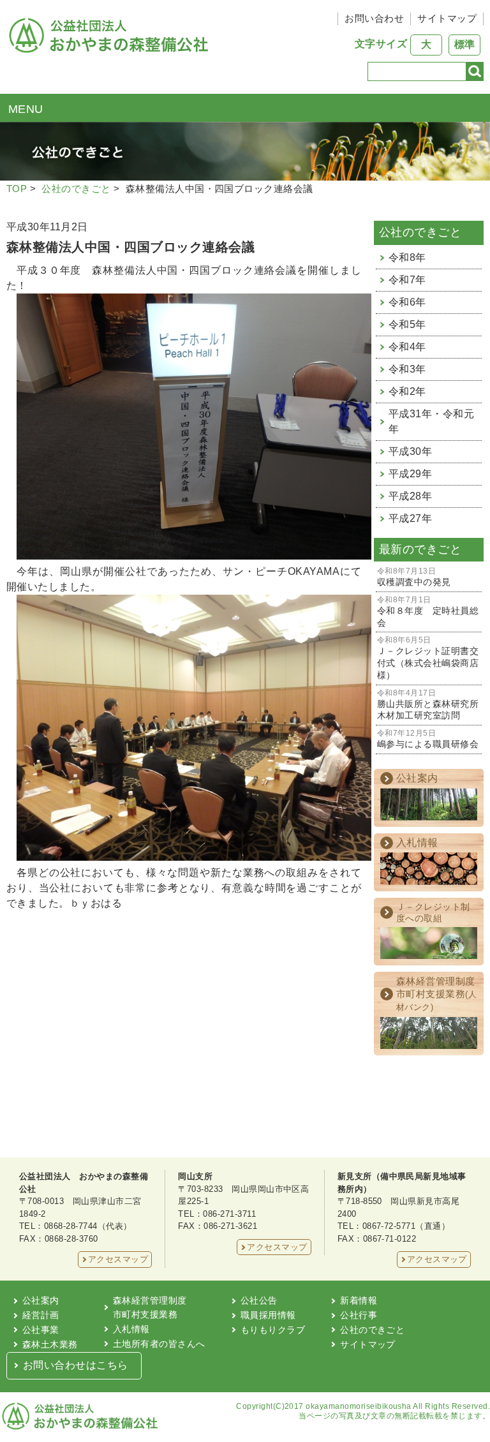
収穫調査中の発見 (414, 577)
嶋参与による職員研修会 (428, 739)
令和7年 (407, 279)
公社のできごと (75, 188)
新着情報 (358, 1300)
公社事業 (40, 1330)
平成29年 (410, 473)
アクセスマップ (118, 1259)
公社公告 (259, 1300)
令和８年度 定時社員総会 (428, 612)
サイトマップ (447, 18)
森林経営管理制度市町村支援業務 (150, 1307)
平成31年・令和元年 (431, 421)
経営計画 (40, 1315)
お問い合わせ (374, 18)
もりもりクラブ (273, 1330)
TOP (16, 188)
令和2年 (407, 391)
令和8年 (407, 257)
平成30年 (410, 451)
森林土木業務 (50, 1344)
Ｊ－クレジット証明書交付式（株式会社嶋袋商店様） (428, 658)
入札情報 (131, 1329)
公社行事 (358, 1315)
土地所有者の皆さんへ (159, 1344)
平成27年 (410, 518)
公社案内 (40, 1300)
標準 (464, 44)
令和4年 (407, 346)
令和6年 (407, 302)
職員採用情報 (268, 1315)
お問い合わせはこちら (75, 1365)
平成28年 (410, 496)
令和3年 (407, 369)
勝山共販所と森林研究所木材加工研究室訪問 (428, 705)
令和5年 (407, 324)
